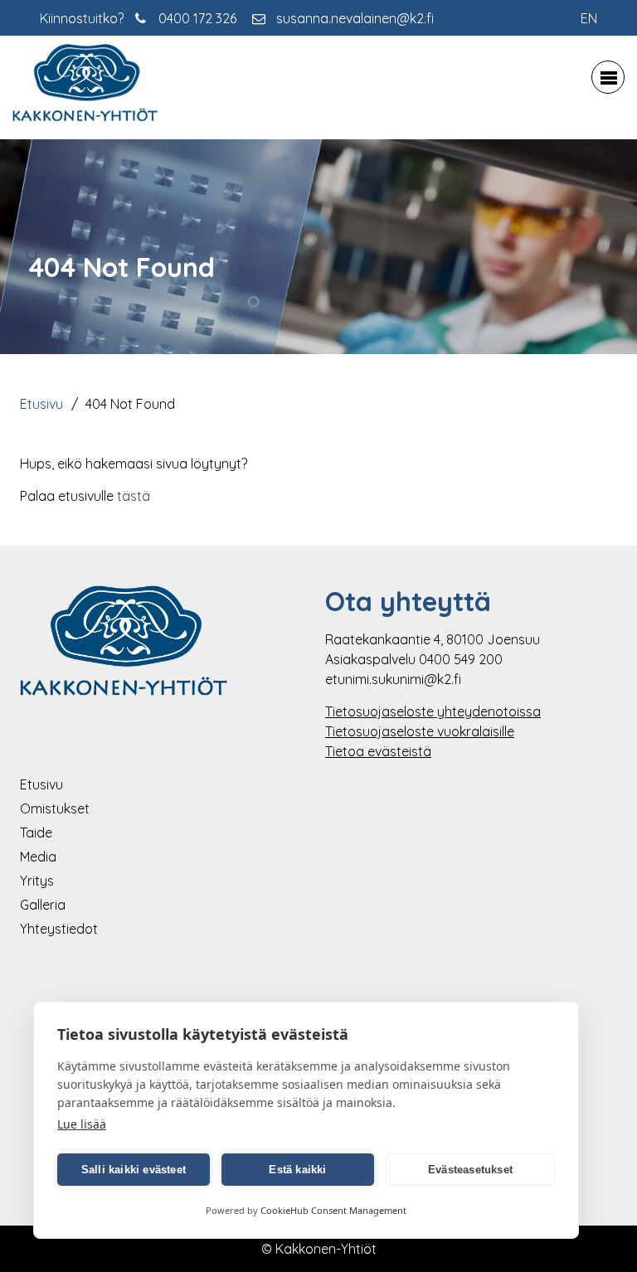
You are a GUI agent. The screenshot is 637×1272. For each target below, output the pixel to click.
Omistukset (55, 808)
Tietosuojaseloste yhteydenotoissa (433, 711)
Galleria (43, 904)
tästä (133, 496)
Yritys (37, 880)
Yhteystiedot (59, 928)
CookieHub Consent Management (333, 1210)
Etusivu (41, 404)
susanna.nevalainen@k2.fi (355, 18)
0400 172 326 (197, 18)
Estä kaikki (297, 1169)
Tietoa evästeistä (378, 751)
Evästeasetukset (470, 1169)
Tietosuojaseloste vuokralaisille (419, 731)
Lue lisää (81, 1124)
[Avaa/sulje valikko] (608, 77)
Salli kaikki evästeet (133, 1169)
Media (38, 856)
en (589, 18)
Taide (36, 832)
